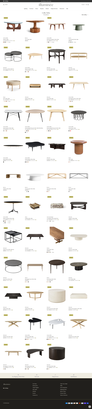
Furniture (31, 8)
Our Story (35, 383)
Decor (36, 8)
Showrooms (35, 385)
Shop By (42, 8)
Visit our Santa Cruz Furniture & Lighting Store (46, 1)
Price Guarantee (63, 387)
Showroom (62, 8)
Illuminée (7, 403)
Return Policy (63, 391)
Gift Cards (35, 389)
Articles (34, 391)
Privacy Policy (63, 393)
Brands (47, 8)
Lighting (25, 8)
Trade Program (36, 387)
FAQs (61, 385)
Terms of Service (63, 395)
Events (34, 393)
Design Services (54, 8)
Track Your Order (63, 383)
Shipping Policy (63, 389)
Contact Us (35, 395)
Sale (67, 8)
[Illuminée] (46, 4)
